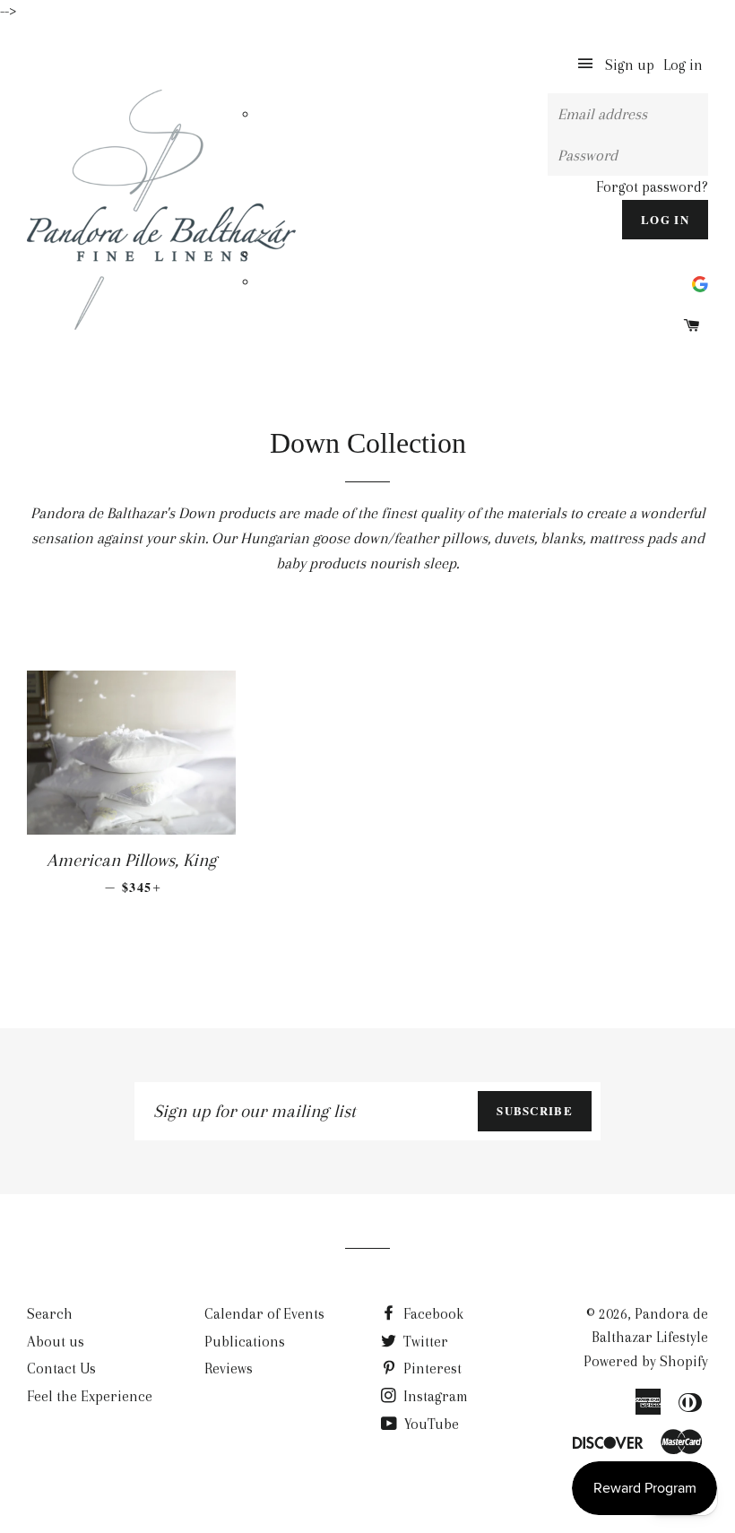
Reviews (228, 1368)
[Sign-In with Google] (700, 281)
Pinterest (431, 1368)
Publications (244, 1341)
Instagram (434, 1396)
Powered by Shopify (646, 1361)
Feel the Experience (89, 1396)
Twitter (424, 1341)
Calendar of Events (264, 1313)
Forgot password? (652, 186)
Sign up (629, 65)
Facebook (431, 1313)
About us (55, 1341)
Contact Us (61, 1368)
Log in (683, 65)
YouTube (430, 1424)
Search (50, 1313)
